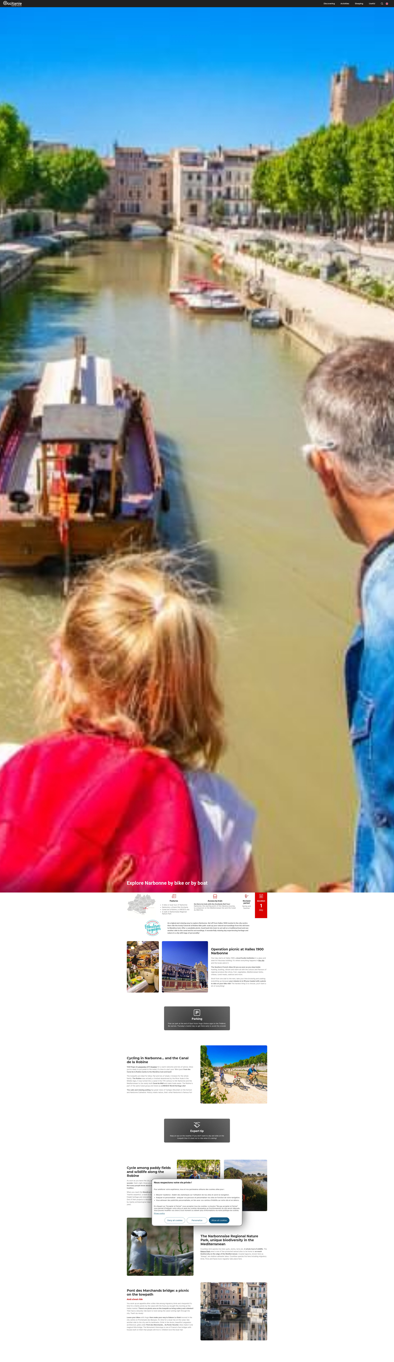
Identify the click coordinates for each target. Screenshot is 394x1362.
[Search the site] (382, 3)
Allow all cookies (219, 1220)
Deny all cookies (174, 1220)
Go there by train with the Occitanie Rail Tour (212, 904)
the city (261, 960)
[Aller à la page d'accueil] (12, 3)
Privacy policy (159, 1213)
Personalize (197, 1220)
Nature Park (205, 1251)
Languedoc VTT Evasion (147, 1067)
